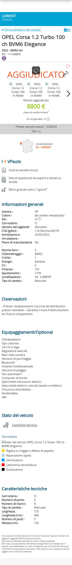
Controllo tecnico (24, 425)
